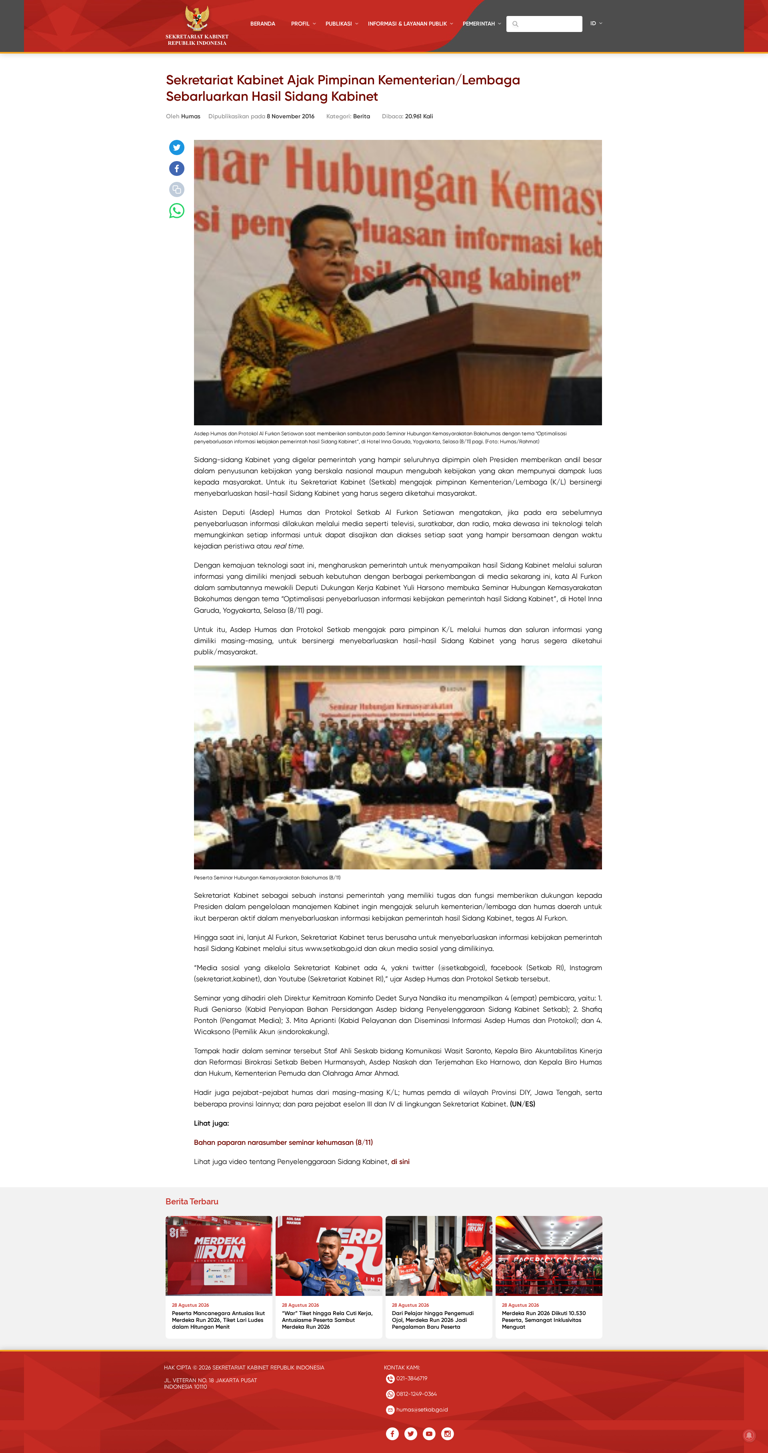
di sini (400, 1161)
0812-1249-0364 (416, 1394)
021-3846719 (411, 1378)
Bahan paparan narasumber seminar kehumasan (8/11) (283, 1142)
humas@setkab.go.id (421, 1409)
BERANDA (262, 23)
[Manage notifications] (749, 1435)
